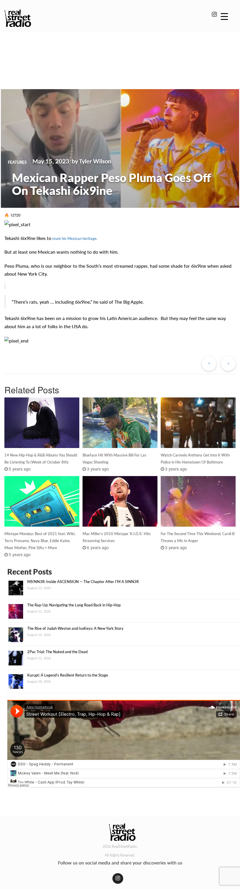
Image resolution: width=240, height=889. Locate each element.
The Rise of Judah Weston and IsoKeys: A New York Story (75, 628)
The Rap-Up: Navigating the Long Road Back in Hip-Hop (74, 605)
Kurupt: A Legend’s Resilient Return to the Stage (67, 675)
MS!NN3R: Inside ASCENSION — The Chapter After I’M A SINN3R (83, 581)
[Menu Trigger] (224, 16)
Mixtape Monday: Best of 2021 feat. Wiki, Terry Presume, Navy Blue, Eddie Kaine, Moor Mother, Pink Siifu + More (40, 540)
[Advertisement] (120, 52)
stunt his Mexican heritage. (74, 238)
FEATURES (17, 162)
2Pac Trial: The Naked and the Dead (57, 651)
